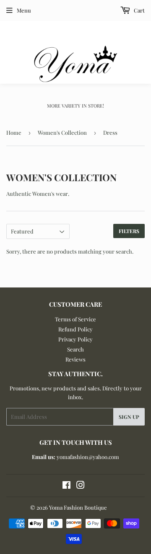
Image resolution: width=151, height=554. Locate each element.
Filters (129, 231)
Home (13, 132)
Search (75, 349)
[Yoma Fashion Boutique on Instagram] (80, 486)
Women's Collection (62, 132)
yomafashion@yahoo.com (88, 456)
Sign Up (129, 416)
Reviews (75, 359)
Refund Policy (75, 329)
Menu (24, 10)
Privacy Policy (75, 339)
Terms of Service (75, 319)
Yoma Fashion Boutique (78, 507)
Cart (139, 10)
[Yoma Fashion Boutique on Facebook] (66, 486)
